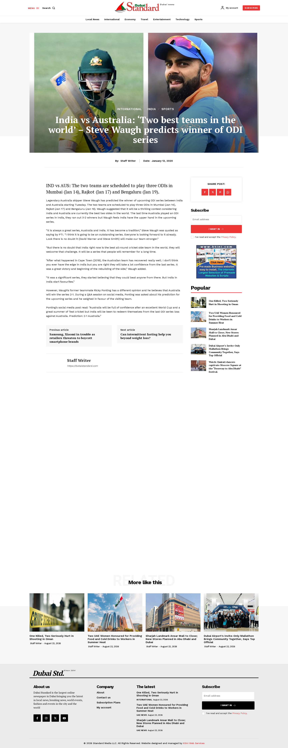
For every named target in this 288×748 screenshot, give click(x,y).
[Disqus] (114, 424)
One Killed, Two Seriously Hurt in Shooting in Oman (223, 302)
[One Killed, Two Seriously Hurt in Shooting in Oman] (198, 302)
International (129, 109)
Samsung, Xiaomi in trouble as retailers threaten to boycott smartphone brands (72, 338)
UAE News (141, 715)
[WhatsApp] (227, 192)
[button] (49, 7)
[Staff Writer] (54, 363)
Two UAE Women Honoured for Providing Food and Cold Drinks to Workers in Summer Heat (225, 317)
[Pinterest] (220, 192)
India (152, 109)
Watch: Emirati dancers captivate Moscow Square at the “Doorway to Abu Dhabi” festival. (225, 366)
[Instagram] (46, 718)
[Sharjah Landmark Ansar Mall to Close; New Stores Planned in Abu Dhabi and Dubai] (198, 333)
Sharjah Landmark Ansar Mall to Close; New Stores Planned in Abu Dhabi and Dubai (224, 334)
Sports (168, 109)
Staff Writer (128, 160)
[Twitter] (212, 192)
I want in (214, 229)
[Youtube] (64, 718)
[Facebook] (205, 192)
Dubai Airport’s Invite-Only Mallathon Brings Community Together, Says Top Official (224, 350)
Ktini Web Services (193, 743)
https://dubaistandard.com (82, 366)
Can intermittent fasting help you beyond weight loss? (145, 336)
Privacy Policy (228, 237)
